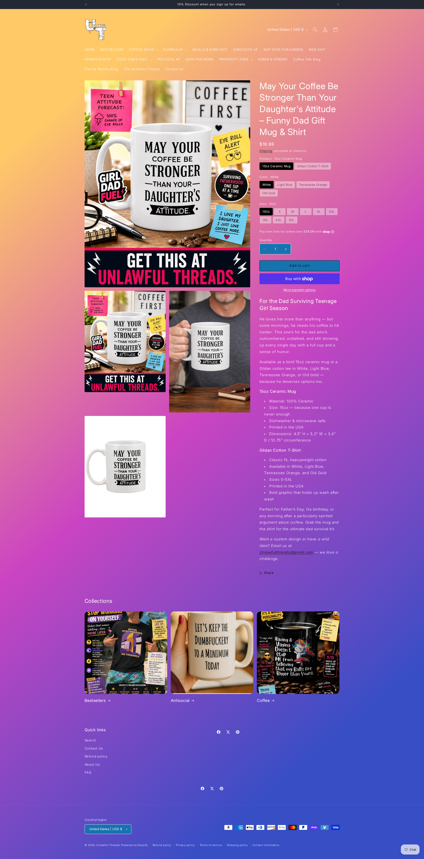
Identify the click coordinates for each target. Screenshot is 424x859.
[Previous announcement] (86, 4)
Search (90, 740)
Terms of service (211, 845)
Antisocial (180, 700)
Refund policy (96, 756)
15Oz (266, 211)
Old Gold (268, 193)
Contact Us (94, 748)
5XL (292, 220)
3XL (266, 220)
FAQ (88, 772)
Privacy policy (185, 845)
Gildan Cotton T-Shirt (312, 166)
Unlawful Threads (108, 845)
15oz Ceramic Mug (276, 166)
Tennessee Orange (313, 184)
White (266, 184)
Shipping (265, 150)
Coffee (263, 700)
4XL (279, 220)
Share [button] (269, 573)
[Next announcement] (338, 4)
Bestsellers (95, 700)
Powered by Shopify (134, 845)
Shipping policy (237, 845)
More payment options (300, 289)
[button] (143, 50)
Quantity (265, 240)
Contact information (265, 845)
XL (319, 211)
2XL (332, 211)
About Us (92, 765)
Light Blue (284, 184)
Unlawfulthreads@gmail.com (286, 552)
